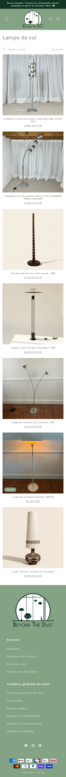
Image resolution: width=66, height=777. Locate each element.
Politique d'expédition (20, 731)
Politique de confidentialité (23, 716)
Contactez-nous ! (17, 664)
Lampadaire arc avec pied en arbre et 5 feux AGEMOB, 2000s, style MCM (33, 197)
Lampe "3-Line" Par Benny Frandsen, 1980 (33, 348)
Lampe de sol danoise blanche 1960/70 (33, 497)
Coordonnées (15, 700)
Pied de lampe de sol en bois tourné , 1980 (33, 273)
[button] (6, 19)
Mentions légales (17, 708)
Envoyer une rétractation (22, 671)
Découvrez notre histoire (22, 656)
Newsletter (13, 648)
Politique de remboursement (24, 723)
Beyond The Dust (37, 772)
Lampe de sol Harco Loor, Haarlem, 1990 (33, 422)
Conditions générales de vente (25, 693)
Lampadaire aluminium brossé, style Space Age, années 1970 (32, 120)
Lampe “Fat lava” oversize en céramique (33, 571)
